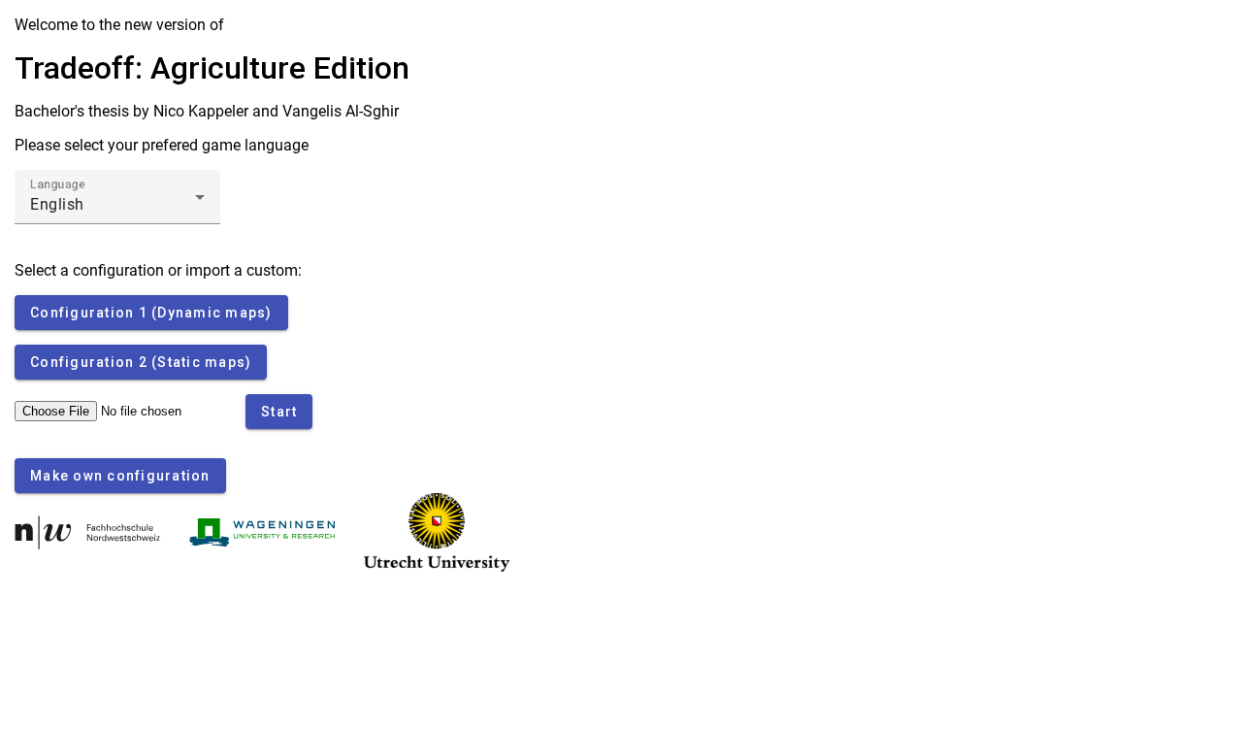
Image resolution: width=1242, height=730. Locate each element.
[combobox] (117, 204)
